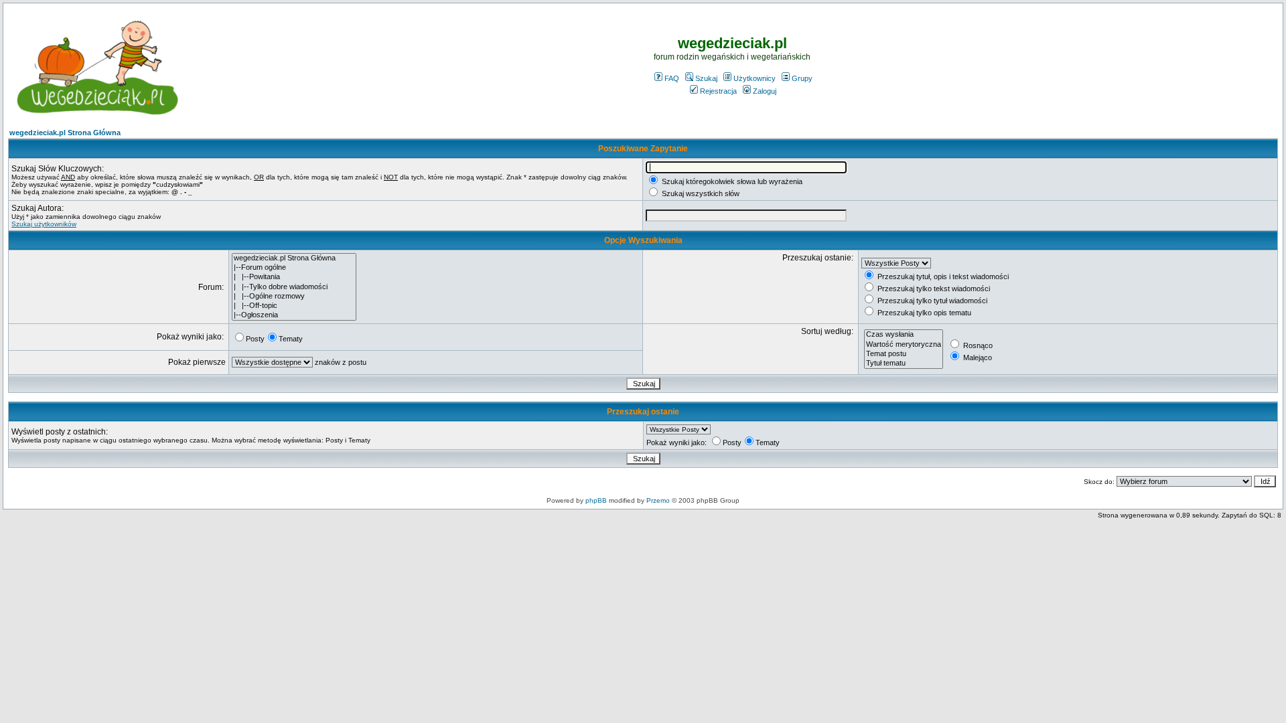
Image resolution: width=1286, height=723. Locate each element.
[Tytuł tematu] (903, 363)
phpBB (596, 500)
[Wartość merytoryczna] (903, 344)
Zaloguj (764, 91)
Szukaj (706, 78)
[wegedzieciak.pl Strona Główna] (294, 258)
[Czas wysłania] (903, 334)
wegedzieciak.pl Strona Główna (65, 133)
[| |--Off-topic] (294, 306)
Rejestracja (718, 91)
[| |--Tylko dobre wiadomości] (294, 287)
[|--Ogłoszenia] (294, 315)
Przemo (658, 500)
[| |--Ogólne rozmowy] (294, 296)
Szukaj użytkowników (43, 224)
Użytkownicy (754, 78)
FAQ (671, 78)
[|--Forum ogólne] (294, 267)
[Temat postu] (903, 354)
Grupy (802, 78)
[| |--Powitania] (294, 277)
